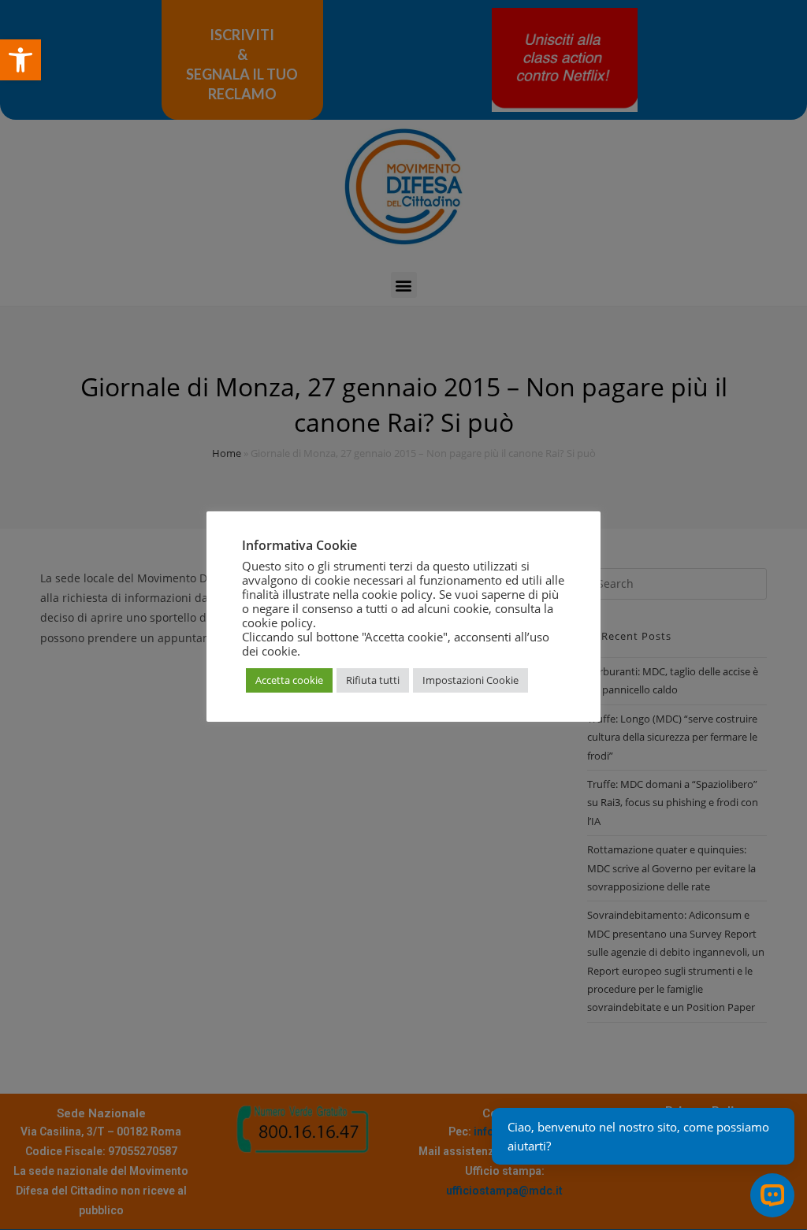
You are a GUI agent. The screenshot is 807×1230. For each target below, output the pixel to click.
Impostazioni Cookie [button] (470, 680)
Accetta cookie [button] (289, 680)
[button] (20, 59)
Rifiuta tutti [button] (373, 680)
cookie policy (277, 622)
